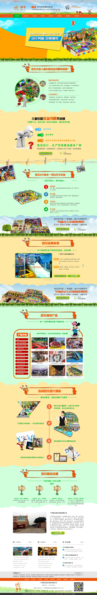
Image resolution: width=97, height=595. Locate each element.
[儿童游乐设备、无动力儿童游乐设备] (57, 343)
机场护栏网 (39, 576)
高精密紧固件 (23, 576)
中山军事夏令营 (78, 574)
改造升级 (51, 15)
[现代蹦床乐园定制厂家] (39, 343)
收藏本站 (82, 1)
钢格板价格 (56, 574)
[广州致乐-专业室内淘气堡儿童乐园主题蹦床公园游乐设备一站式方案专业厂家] (20, 9)
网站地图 (73, 593)
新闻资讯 (59, 15)
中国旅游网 (33, 574)
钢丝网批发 (62, 574)
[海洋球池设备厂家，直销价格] (57, 356)
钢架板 (72, 574)
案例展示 (68, 15)
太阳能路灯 (51, 576)
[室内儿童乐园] (39, 356)
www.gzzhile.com (57, 593)
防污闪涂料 (45, 576)
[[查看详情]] (58, 533)
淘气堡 (42, 15)
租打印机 (28, 574)
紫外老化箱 (28, 576)
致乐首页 (27, 579)
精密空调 (52, 574)
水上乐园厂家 (16, 574)
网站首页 (17, 15)
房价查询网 (34, 576)
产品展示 (34, 15)
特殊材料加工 (23, 574)
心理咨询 (47, 574)
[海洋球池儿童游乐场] (74, 356)
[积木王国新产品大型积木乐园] (74, 343)
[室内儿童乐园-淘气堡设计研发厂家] (74, 370)
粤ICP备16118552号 (67, 593)
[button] (1, 39)
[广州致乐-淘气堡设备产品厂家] (57, 370)
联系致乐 (77, 15)
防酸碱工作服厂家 (40, 574)
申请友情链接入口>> (79, 573)
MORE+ (30, 542)
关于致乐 (26, 15)
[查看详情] (73, 277)
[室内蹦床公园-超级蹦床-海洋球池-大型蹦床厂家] (39, 370)
